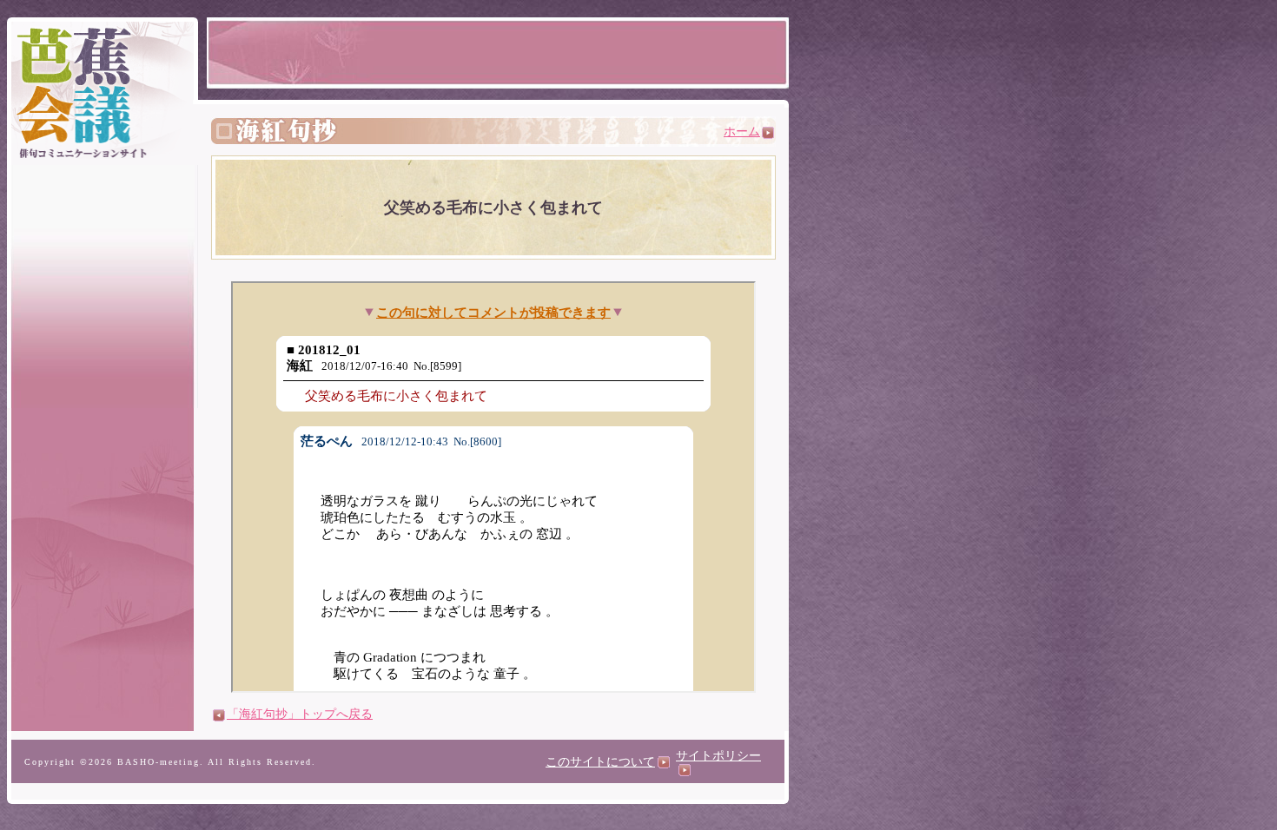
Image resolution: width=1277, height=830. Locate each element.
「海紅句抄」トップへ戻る (300, 714)
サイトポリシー (718, 755)
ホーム (742, 131)
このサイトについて (600, 761)
